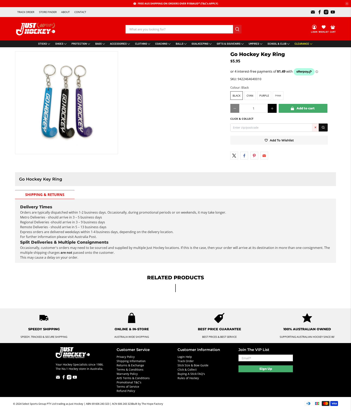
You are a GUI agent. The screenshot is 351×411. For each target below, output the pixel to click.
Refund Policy (126, 391)
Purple (264, 95)
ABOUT (65, 12)
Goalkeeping (200, 43)
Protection (79, 43)
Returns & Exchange (130, 365)
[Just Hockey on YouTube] (332, 12)
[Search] (323, 127)
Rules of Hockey (188, 378)
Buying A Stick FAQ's (191, 374)
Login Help (185, 357)
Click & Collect (187, 369)
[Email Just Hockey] (313, 12)
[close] (347, 4)
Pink (278, 95)
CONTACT (80, 12)
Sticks (42, 43)
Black (236, 95)
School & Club (277, 43)
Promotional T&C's (129, 382)
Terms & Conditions (130, 369)
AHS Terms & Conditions (133, 378)
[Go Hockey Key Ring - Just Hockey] (66, 103)
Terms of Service (128, 386)
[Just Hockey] (36, 29)
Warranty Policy (127, 374)
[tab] (45, 194)
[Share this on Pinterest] (254, 155)
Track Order (186, 361)
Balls (179, 43)
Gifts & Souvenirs (228, 43)
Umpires (254, 43)
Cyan (250, 95)
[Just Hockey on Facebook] (319, 12)
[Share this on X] (234, 155)
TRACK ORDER (25, 12)
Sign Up (265, 369)
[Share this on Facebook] (244, 155)
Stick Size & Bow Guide (193, 365)
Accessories (118, 43)
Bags (98, 43)
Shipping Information (131, 361)
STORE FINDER (48, 12)
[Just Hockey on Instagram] (326, 12)
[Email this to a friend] (264, 155)
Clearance (302, 43)
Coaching (161, 43)
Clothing (141, 43)
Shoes (59, 43)
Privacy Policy (126, 357)
